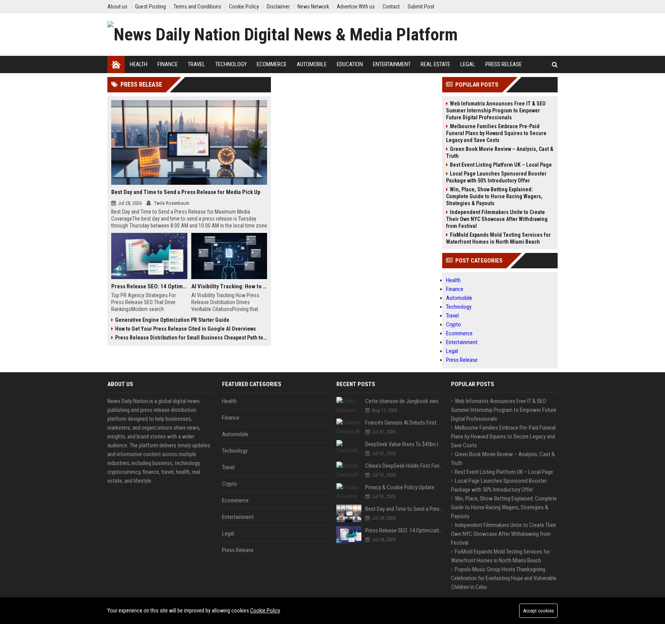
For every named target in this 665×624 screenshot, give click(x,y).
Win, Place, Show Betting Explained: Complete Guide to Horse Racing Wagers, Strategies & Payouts (494, 196)
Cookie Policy (265, 610)
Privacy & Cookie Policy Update (399, 487)
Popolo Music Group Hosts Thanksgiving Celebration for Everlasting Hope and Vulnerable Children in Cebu (503, 578)
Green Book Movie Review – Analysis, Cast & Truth (499, 152)
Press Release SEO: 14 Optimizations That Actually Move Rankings (149, 286)
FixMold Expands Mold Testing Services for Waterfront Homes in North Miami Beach (498, 238)
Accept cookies (538, 611)
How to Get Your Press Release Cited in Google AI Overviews (185, 329)
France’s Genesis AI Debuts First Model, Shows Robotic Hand (404, 422)
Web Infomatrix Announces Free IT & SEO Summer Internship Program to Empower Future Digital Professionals (496, 110)
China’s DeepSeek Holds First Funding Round (404, 465)
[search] (555, 64)
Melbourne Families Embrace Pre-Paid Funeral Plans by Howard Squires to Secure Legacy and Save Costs (496, 133)
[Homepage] (116, 64)
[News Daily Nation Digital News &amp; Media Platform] (282, 34)
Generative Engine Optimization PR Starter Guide (172, 320)
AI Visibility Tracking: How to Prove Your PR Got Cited (229, 286)
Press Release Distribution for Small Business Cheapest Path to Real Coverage (191, 338)
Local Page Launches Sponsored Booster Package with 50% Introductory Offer (496, 177)
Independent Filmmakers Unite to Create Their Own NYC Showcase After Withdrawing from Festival (497, 219)
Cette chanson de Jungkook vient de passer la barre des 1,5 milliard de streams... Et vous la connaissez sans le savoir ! (404, 401)
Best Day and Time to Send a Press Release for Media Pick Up (186, 192)
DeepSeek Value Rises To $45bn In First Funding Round (404, 444)
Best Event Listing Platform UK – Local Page (501, 165)
